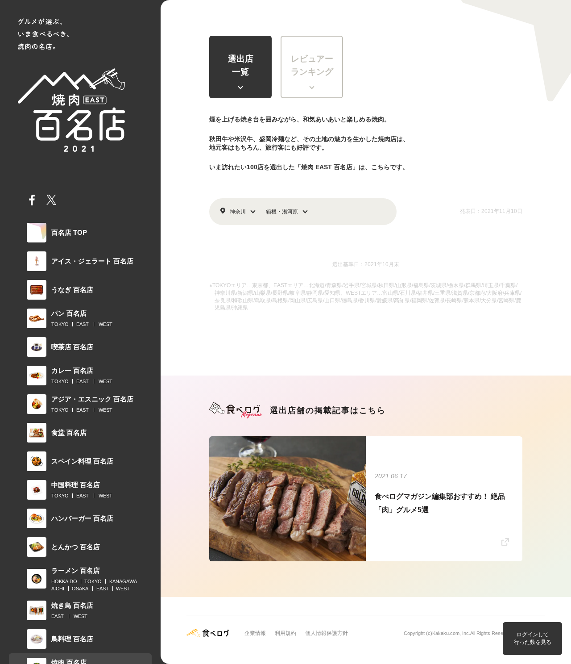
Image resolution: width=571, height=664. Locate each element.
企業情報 (255, 633)
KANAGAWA (123, 581)
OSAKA (80, 588)
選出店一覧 (240, 65)
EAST (82, 324)
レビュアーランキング (312, 65)
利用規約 (285, 633)
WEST (105, 324)
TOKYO (60, 324)
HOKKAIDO (64, 581)
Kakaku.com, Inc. (451, 633)
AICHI (57, 588)
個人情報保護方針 (326, 633)
